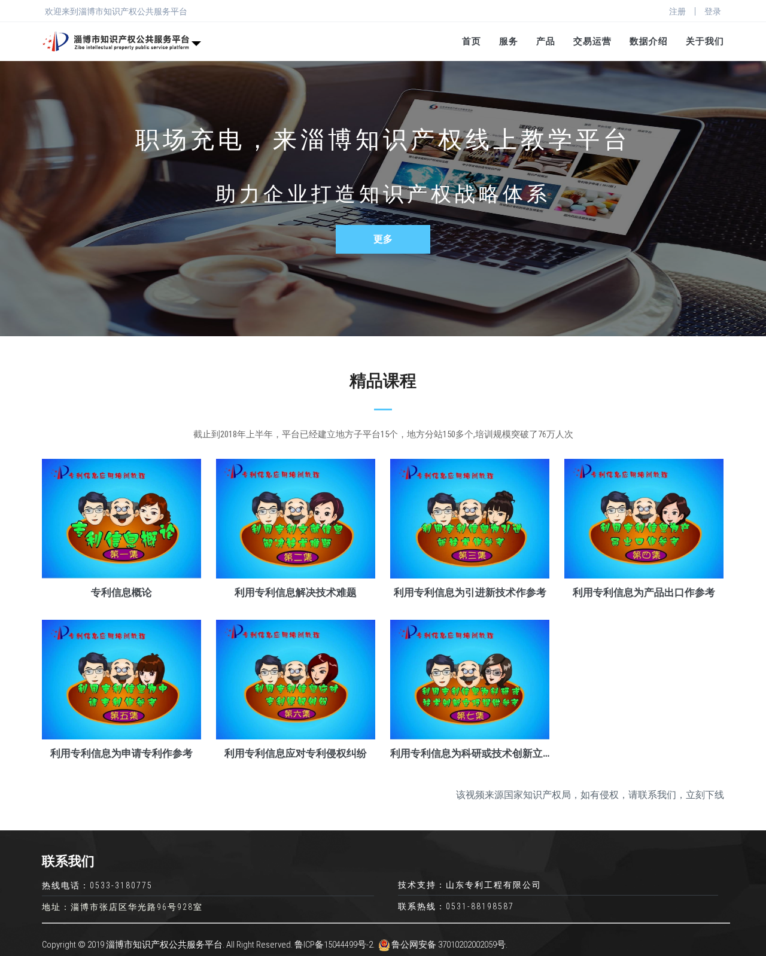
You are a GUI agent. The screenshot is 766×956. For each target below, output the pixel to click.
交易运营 (592, 41)
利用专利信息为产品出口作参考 (644, 592)
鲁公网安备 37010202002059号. (449, 944)
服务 (508, 41)
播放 (121, 519)
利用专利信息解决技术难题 (296, 592)
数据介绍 (649, 41)
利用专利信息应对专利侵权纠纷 (295, 753)
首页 (471, 41)
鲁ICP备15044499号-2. (334, 944)
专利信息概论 (121, 592)
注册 (677, 11)
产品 (545, 41)
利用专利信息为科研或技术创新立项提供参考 (469, 753)
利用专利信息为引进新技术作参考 (470, 592)
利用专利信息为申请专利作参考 (121, 753)
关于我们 (705, 41)
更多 (383, 239)
